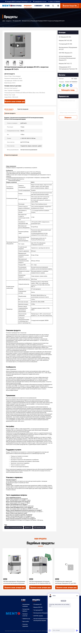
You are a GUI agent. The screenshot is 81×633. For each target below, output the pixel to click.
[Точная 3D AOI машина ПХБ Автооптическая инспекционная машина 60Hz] (66, 564)
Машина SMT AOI (37, 607)
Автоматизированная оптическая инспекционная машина (42, 619)
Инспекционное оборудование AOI (42, 613)
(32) (65, 37)
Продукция (27, 6)
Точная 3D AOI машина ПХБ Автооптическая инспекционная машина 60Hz (64, 582)
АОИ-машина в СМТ (39, 527)
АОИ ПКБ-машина (38, 615)
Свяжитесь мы (26, 618)
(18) (68, 68)
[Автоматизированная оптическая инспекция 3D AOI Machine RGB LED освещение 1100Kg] (14, 564)
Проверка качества (25, 614)
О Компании (38, 6)
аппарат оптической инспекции (14, 527)
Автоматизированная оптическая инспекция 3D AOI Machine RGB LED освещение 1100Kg (13, 582)
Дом (4, 20)
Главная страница (16, 6)
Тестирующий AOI (38, 610)
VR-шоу (47, 6)
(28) (65, 40)
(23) (68, 48)
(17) (65, 63)
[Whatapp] (67, 85)
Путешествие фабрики (25, 610)
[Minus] (77, 596)
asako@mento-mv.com (40, 1)
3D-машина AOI (17, 20)
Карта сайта (25, 621)
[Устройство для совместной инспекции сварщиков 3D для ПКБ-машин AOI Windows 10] (40, 564)
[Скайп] (64, 85)
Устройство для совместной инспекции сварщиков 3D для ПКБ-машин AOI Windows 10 (39, 582)
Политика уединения (25, 625)
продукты (8, 20)
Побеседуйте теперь (68, 90)
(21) (65, 53)
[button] (10, 567)
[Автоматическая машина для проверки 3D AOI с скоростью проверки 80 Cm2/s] (17, 45)
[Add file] (50, 630)
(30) (65, 44)
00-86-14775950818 (54, 1)
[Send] (77, 630)
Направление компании (25, 605)
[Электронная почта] (71, 85)
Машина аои (28, 527)
